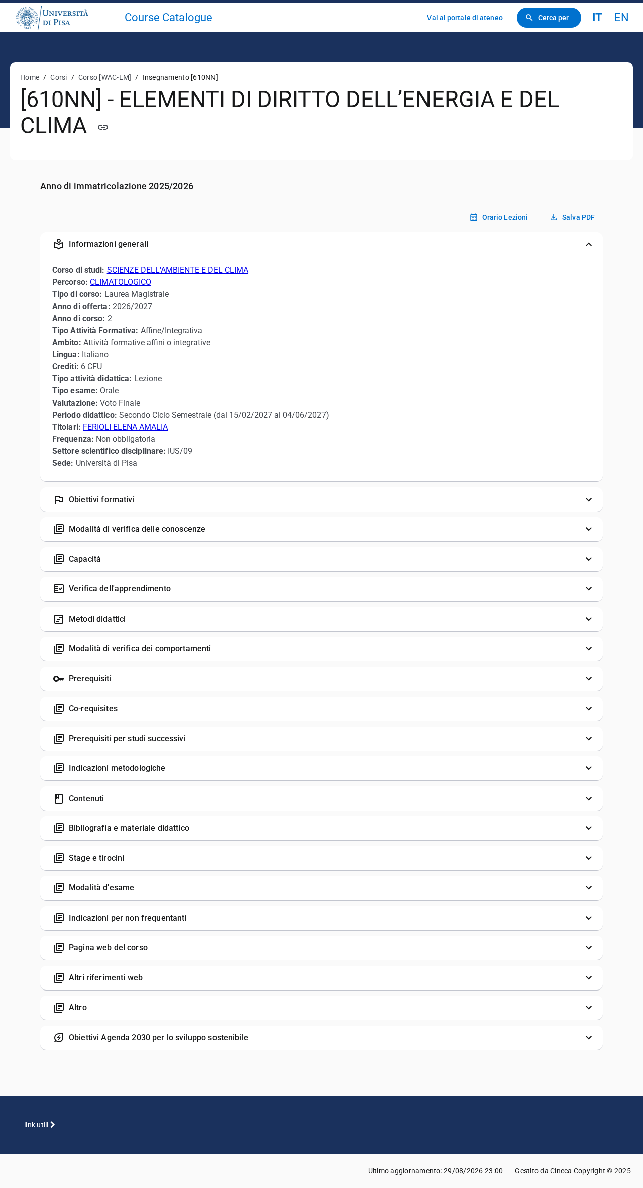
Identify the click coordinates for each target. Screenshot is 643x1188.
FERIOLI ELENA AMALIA (125, 427)
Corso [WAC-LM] (105, 77)
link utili (37, 1125)
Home (29, 77)
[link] (66, 17)
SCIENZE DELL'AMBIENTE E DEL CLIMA (177, 270)
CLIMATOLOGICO (120, 282)
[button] (321, 244)
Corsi (58, 77)
